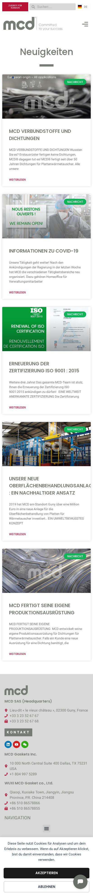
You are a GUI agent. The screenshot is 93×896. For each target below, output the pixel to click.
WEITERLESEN (17, 180)
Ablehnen (46, 886)
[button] (85, 25)
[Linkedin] (8, 744)
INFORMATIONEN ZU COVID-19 (43, 251)
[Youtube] (16, 744)
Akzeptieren (46, 873)
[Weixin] (24, 744)
